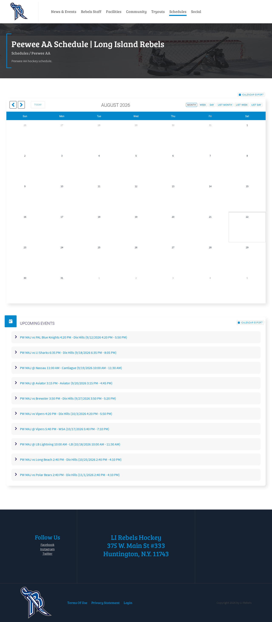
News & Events (63, 11)
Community (136, 11)
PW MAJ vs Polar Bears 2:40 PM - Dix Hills (70, 475)
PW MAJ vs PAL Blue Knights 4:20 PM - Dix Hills (73, 337)
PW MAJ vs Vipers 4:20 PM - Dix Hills (66, 413)
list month (225, 105)
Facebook (47, 544)
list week (242, 105)
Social (196, 11)
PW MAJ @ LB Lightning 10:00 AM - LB (70, 444)
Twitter (47, 553)
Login (128, 602)
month (191, 105)
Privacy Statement (105, 602)
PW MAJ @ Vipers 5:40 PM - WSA (64, 429)
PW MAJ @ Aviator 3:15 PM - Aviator (66, 383)
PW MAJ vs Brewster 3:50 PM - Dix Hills (68, 398)
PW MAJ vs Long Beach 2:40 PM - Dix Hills (71, 459)
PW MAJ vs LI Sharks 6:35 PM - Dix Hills (68, 352)
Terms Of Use (77, 602)
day (212, 105)
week (203, 105)
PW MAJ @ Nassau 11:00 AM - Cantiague (71, 368)
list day (256, 105)
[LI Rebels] (19, 12)
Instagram (47, 549)
